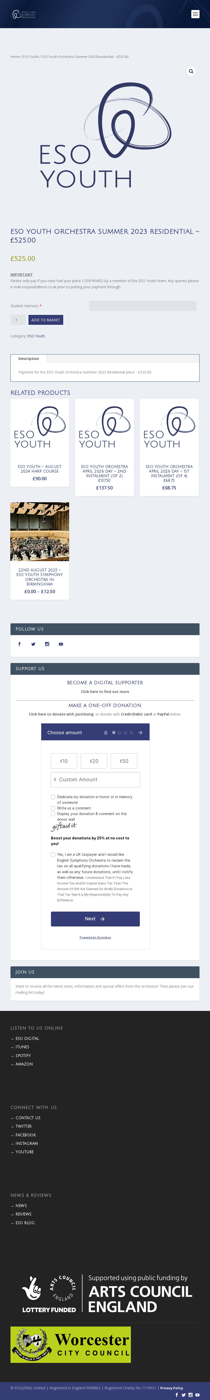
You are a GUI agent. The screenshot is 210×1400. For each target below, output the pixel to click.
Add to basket (46, 319)
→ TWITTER (21, 1126)
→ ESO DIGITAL (24, 1039)
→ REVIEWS (21, 1214)
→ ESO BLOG (22, 1223)
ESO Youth (31, 56)
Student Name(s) (24, 305)
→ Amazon (21, 1064)
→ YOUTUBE (22, 1152)
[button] (191, 71)
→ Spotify (20, 1056)
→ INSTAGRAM (24, 1144)
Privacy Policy (171, 1388)
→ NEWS (18, 1206)
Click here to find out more (105, 691)
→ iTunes (19, 1047)
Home (15, 56)
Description (28, 358)
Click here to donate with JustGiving (61, 714)
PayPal (163, 714)
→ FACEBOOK (23, 1135)
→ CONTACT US (25, 1118)
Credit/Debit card (136, 714)
